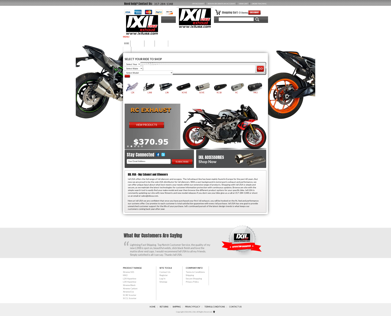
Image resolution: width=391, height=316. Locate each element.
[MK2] (255, 87)
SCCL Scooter (129, 298)
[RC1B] (219, 87)
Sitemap (163, 281)
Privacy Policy (192, 281)
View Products (146, 124)
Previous (121, 125)
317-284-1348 (163, 3)
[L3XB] (149, 87)
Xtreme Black (129, 285)
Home (152, 307)
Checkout (254, 12)
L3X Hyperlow (129, 281)
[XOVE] (184, 87)
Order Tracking (259, 4)
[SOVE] (202, 87)
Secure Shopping (194, 278)
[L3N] (167, 87)
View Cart (243, 4)
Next (269, 125)
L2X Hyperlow (129, 278)
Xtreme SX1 (128, 272)
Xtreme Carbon (130, 288)
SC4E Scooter (129, 295)
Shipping (190, 275)
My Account (198, 4)
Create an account (226, 4)
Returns (164, 307)
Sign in (211, 4)
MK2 (125, 275)
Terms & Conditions (195, 272)
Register (163, 275)
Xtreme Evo (128, 291)
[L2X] (133, 87)
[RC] (237, 87)
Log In (162, 278)
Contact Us (164, 272)
